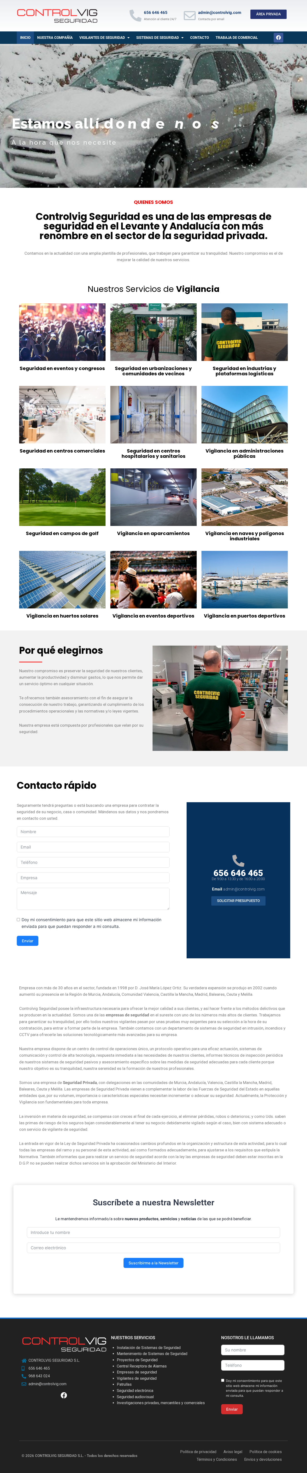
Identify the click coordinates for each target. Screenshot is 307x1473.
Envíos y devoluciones (263, 1459)
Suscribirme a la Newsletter (153, 1263)
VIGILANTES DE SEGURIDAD (102, 37)
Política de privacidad (198, 1451)
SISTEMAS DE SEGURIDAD (157, 37)
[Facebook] (278, 37)
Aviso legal (233, 1451)
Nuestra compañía (55, 37)
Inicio (25, 37)
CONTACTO (199, 37)
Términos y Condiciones (217, 1459)
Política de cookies (265, 1451)
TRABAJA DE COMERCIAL (237, 37)
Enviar (27, 940)
